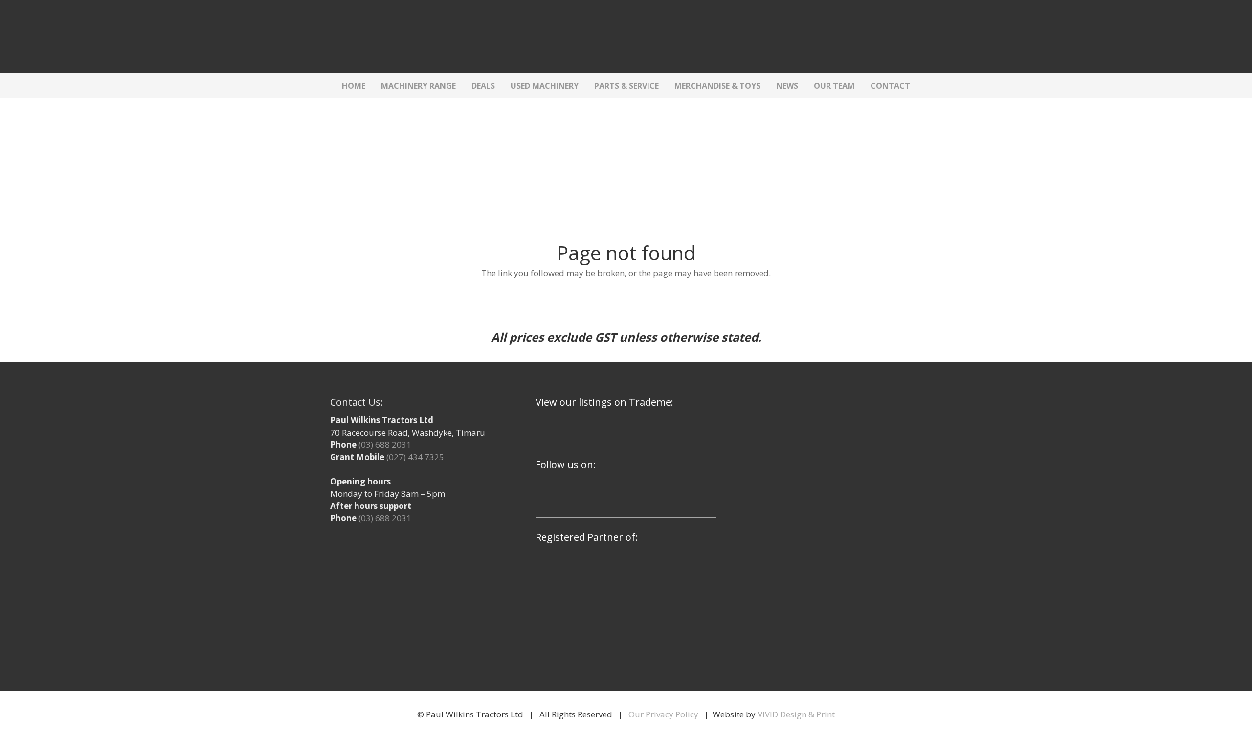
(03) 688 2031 (384, 444)
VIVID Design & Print (796, 714)
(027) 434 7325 (415, 456)
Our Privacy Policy (663, 714)
